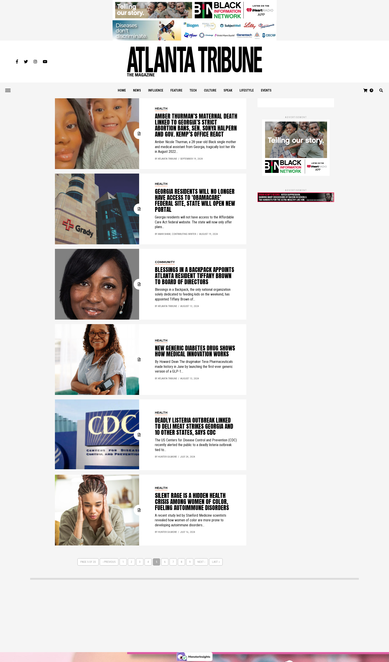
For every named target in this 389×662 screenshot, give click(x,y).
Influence (155, 90)
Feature (176, 90)
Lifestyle (247, 90)
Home (122, 90)
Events (266, 90)
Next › (201, 562)
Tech (193, 90)
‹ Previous (109, 562)
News (137, 90)
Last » (216, 562)
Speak (228, 90)
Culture (210, 90)
